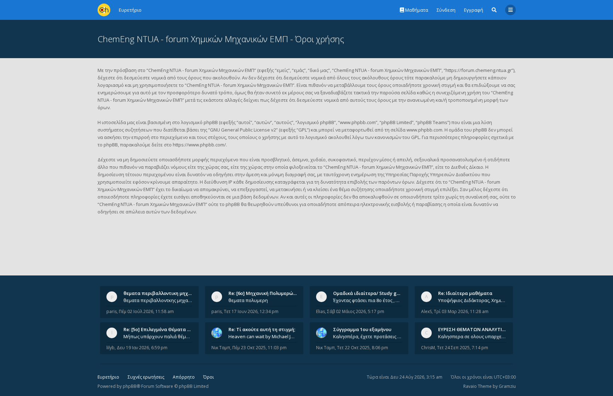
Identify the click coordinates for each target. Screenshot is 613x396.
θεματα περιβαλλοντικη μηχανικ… (162, 293)
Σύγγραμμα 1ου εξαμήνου (362, 329)
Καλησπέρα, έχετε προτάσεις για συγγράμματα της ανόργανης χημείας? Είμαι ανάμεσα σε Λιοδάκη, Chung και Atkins (367, 336)
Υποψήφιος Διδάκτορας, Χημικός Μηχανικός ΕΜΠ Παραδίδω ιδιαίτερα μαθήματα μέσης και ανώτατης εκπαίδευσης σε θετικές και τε (472, 300)
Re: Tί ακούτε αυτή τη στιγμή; (261, 329)
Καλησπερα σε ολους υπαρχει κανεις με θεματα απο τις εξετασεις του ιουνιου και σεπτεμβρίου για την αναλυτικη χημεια (472, 336)
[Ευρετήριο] (104, 10)
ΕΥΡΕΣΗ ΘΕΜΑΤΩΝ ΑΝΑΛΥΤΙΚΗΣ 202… (481, 329)
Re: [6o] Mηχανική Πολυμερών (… (265, 293)
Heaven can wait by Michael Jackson (262, 336)
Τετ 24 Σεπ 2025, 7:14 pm (462, 348)
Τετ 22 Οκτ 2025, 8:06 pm (362, 348)
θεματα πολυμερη (248, 300)
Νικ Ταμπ (220, 348)
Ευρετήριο (108, 377)
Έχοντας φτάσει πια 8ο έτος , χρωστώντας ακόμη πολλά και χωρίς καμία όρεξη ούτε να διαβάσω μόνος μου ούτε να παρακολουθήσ (367, 300)
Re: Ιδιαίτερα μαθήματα (465, 293)
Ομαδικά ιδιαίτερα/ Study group (370, 293)
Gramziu (507, 386)
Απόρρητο (184, 377)
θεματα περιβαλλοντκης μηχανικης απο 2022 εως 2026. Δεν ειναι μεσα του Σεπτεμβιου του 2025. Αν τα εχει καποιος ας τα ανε (157, 300)
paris (111, 311)
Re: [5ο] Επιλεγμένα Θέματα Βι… (159, 329)
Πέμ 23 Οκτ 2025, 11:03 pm (259, 348)
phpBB (130, 386)
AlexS (426, 311)
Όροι (208, 377)
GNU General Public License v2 (243, 130)
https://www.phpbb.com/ (199, 144)
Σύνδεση (446, 10)
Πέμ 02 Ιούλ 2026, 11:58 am (146, 311)
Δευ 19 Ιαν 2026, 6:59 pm (142, 348)
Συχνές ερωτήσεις (146, 377)
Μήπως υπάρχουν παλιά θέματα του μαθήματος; (157, 336)
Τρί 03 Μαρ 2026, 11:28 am (461, 311)
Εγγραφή (473, 10)
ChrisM (428, 348)
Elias (320, 311)
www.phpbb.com (424, 130)
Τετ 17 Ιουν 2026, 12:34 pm (251, 311)
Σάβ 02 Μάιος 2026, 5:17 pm (355, 311)
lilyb (110, 348)
